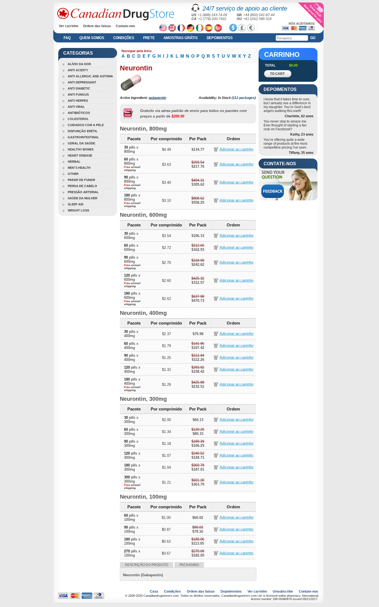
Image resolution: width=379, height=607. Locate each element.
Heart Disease (80, 155)
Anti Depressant (82, 82)
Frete (149, 38)
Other (73, 173)
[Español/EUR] (209, 28)
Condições (123, 38)
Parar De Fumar (81, 180)
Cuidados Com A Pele (86, 125)
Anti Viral (76, 106)
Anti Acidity (78, 70)
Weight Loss (78, 210)
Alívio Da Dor (79, 64)
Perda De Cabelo (82, 186)
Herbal (74, 161)
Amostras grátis (180, 38)
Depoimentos (220, 38)
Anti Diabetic (79, 88)
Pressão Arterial (83, 192)
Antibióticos (79, 112)
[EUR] (251, 28)
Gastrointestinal (83, 137)
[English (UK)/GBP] (172, 28)
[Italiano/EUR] (200, 28)
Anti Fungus (78, 94)
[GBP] (242, 28)
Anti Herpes (78, 100)
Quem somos (91, 38)
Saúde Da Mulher (82, 198)
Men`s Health (79, 167)
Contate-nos (125, 26)
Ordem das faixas (97, 26)
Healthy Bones (81, 149)
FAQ (67, 38)
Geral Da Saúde (81, 143)
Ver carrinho (68, 26)
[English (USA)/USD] (163, 28)
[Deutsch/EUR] (190, 28)
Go (313, 38)
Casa (154, 591)
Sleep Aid (76, 204)
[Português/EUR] (218, 28)
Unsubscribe (283, 591)
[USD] (233, 28)
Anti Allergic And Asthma (90, 76)
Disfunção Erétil (83, 131)
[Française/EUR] (181, 28)
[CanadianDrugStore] (115, 14)
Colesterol (78, 119)
